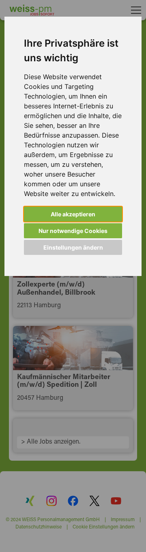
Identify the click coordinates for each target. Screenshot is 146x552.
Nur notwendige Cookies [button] (73, 230)
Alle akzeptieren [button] (73, 214)
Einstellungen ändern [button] (73, 247)
